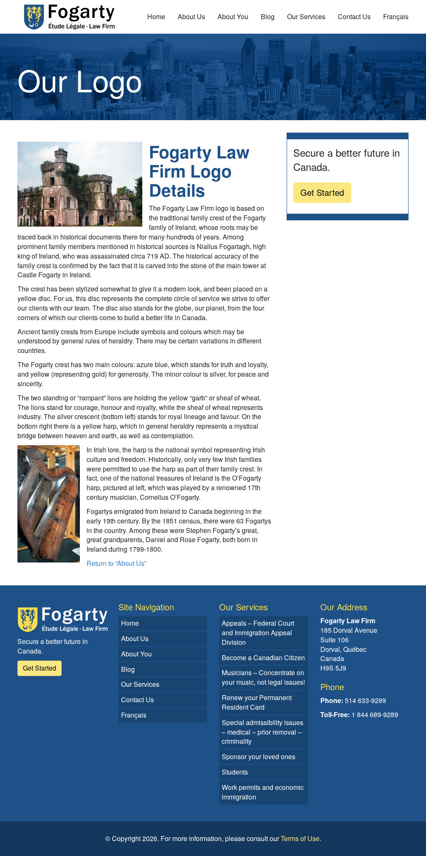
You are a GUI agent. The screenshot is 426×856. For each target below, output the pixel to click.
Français (396, 16)
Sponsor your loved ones (258, 756)
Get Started (322, 192)
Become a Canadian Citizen (263, 657)
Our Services (306, 16)
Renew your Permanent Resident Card (257, 702)
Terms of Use (300, 838)
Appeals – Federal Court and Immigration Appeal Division (258, 632)
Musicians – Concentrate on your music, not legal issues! (263, 677)
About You (233, 16)
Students (235, 772)
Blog (268, 16)
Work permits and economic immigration (263, 792)
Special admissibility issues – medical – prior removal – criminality (262, 732)
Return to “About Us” (116, 563)
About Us (191, 16)
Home (156, 16)
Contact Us (354, 16)
